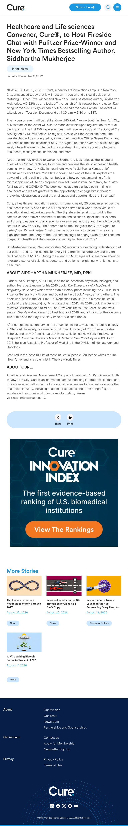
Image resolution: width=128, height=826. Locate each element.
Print (70, 423)
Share (58, 423)
